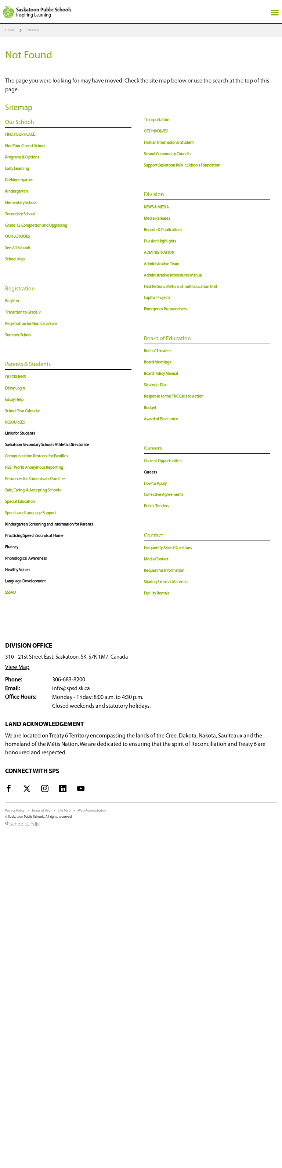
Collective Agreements (163, 495)
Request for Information (164, 571)
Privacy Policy (14, 810)
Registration (20, 289)
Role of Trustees (157, 351)
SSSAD (10, 593)
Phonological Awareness (26, 559)
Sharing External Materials (166, 582)
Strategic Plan (155, 385)
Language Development (25, 581)
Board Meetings (157, 362)
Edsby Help (14, 400)
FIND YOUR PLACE (20, 135)
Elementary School (21, 203)
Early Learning (17, 169)
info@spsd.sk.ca (71, 689)
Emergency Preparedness (165, 309)
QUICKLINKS (15, 377)
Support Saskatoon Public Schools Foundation (182, 166)
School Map (15, 259)
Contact (153, 536)
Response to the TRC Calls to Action (173, 397)
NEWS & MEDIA (156, 207)
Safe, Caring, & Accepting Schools (33, 490)
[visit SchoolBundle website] (140, 824)
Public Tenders (156, 506)
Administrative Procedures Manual (173, 276)
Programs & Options (22, 157)
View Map (17, 667)
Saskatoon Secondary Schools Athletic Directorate (47, 445)
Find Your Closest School (25, 146)
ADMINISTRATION (159, 253)
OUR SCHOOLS (17, 237)
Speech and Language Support (30, 513)
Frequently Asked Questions (168, 548)
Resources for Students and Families (35, 479)
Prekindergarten (19, 180)
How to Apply (155, 484)
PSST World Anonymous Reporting (34, 468)
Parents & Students (28, 364)
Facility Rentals (156, 594)
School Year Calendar (22, 411)
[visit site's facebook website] (8, 789)
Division (154, 195)
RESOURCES (15, 423)
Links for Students (20, 434)
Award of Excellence (161, 419)
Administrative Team (161, 264)
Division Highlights (160, 241)
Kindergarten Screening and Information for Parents (49, 525)
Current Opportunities (163, 461)
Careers (153, 448)
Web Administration (92, 810)
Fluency (11, 547)
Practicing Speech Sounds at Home (34, 536)
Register (12, 301)
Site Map (64, 810)
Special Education (20, 502)
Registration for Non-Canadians (31, 324)
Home (10, 30)
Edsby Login (15, 389)
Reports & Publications (163, 230)
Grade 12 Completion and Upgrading (36, 226)
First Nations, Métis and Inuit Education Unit (180, 287)
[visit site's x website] (26, 789)
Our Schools (20, 122)
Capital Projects (157, 298)
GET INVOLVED (156, 131)
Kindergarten (16, 192)
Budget (150, 408)
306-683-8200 (68, 680)
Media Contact (156, 559)
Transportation (156, 120)
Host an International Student (169, 143)
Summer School (18, 335)
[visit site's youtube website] (80, 789)
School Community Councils (167, 154)
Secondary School (20, 214)
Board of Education (167, 339)
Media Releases (157, 219)
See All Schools (17, 248)
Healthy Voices (17, 570)
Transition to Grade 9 (23, 313)
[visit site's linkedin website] (62, 789)
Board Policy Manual (161, 374)
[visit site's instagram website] (44, 789)
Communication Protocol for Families (36, 456)
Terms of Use (41, 810)
